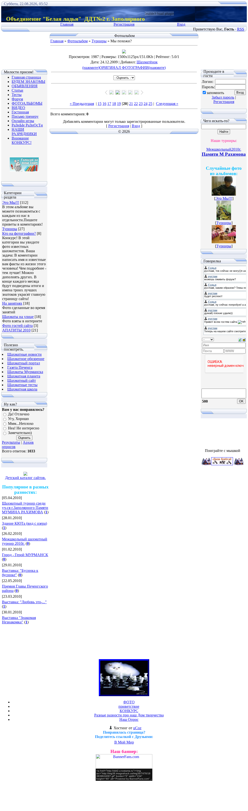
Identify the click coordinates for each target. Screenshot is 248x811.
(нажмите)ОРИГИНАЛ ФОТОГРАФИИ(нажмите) (124, 68)
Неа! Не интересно (23, 428)
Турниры (9, 229)
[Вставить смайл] (244, 339)
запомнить (215, 93)
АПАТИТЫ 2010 (16, 330)
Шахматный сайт (21, 380)
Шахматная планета (23, 376)
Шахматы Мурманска (25, 372)
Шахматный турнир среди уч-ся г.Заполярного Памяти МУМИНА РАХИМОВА (25, 507)
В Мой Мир (124, 742)
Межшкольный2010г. (223, 149)
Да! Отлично (18, 414)
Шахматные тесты (22, 385)
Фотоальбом (77, 41)
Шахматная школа (22, 389)
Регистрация (124, 24)
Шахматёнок (147, 62)
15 (99, 104)
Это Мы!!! (10, 202)
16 (104, 104)
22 (136, 104)
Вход (181, 24)
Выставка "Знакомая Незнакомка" (19, 620)
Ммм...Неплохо (20, 423)
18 (114, 104)
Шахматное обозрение (25, 359)
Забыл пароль (223, 97)
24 (145, 104)
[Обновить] (239, 339)
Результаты (11, 442)
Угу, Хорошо (18, 419)
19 (119, 104)
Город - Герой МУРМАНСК (25, 555)
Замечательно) (20, 433)
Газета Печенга (19, 367)
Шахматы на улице (18, 317)
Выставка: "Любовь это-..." (24, 602)
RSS (240, 29)
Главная (66, 24)
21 (131, 104)
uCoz (137, 728)
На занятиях (12, 303)
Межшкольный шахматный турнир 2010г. (24, 541)
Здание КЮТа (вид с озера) (24, 523)
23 (141, 104)
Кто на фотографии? (19, 233)
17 (109, 104)
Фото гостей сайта (17, 326)
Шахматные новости (24, 354)
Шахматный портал (23, 363)
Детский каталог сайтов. (25, 478)
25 (150, 104)
